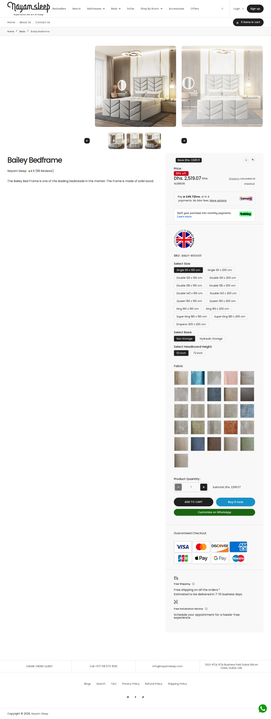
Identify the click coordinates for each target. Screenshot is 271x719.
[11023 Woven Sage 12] (247, 444)
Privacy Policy (131, 684)
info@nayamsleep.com (167, 666)
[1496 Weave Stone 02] (214, 427)
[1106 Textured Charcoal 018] (247, 394)
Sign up (255, 9)
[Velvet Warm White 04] (181, 394)
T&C (114, 684)
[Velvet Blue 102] (197, 378)
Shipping (234, 178)
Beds (114, 9)
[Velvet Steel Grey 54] (247, 378)
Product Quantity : (187, 479)
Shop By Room (150, 9)
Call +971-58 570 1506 (103, 666)
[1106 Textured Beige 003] (197, 394)
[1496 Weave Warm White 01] (247, 427)
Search (100, 684)
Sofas (130, 9)
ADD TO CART (194, 502)
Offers (195, 9)
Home (11, 22)
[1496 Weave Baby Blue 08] (230, 411)
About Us (25, 22)
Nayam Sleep (39, 713)
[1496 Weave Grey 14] (181, 427)
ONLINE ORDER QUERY (39, 666)
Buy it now (235, 502)
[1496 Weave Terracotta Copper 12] (230, 427)
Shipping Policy (177, 684)
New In (76, 9)
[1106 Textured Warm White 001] (197, 411)
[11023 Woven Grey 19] (230, 444)
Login (236, 9)
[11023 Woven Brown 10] (214, 444)
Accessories (176, 9)
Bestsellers (59, 9)
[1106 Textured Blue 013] (214, 394)
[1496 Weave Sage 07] (197, 427)
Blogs (87, 684)
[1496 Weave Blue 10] (247, 411)
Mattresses (94, 9)
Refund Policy (153, 684)
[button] (116, 140)
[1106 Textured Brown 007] (230, 394)
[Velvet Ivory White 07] (214, 378)
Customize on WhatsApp (214, 512)
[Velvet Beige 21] (181, 378)
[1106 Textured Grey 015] (181, 411)
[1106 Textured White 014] (214, 411)
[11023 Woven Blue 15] (197, 444)
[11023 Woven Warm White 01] (181, 460)
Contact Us (42, 22)
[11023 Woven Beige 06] (181, 444)
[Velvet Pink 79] (230, 378)
